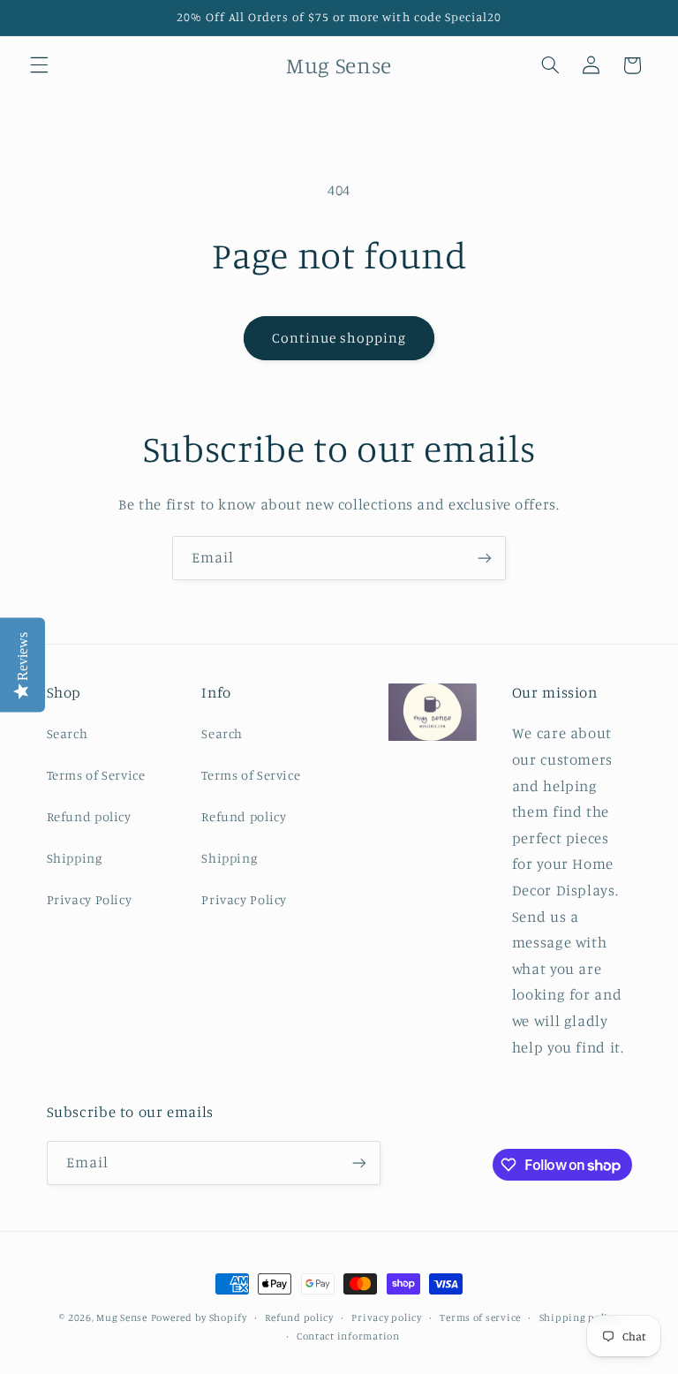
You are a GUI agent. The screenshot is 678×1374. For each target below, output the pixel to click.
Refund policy (89, 816)
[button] (39, 65)
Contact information (348, 1336)
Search (67, 733)
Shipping (74, 857)
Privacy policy (386, 1317)
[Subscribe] (484, 557)
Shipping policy (579, 1317)
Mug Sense (121, 1317)
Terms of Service (96, 774)
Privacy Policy (89, 899)
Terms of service (480, 1317)
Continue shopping (339, 337)
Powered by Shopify (199, 1317)
